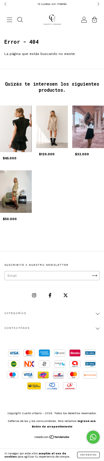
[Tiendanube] (52, 438)
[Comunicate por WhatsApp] (93, 437)
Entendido (88, 454)
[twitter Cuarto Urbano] (65, 295)
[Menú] (9, 21)
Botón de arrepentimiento (52, 426)
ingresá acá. (86, 421)
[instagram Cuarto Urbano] (34, 295)
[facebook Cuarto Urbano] (50, 295)
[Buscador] (20, 21)
